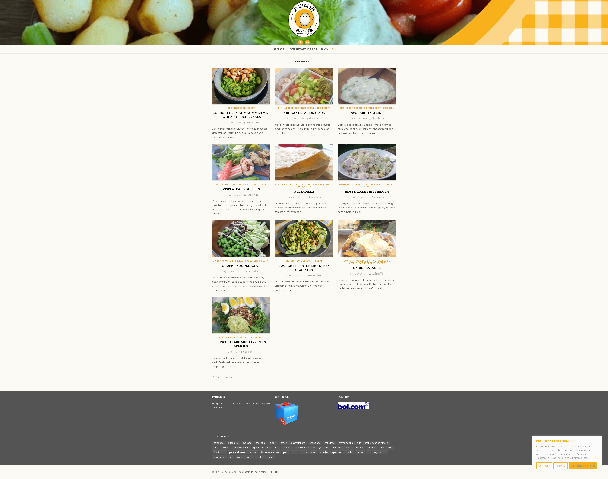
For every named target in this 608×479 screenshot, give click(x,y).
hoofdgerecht (236, 108)
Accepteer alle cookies (583, 466)
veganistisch (380, 452)
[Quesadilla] (304, 162)
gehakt (225, 447)
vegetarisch (220, 457)
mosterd (372, 447)
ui (369, 452)
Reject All (560, 466)
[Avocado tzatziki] (367, 86)
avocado (247, 443)
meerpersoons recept (362, 263)
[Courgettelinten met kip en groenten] (304, 238)
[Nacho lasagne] (367, 238)
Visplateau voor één (241, 189)
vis (231, 457)
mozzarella (386, 447)
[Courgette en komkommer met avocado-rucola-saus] (241, 86)
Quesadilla (304, 191)
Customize (544, 466)
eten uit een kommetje (376, 443)
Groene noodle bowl (241, 265)
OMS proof (219, 452)
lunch (317, 108)
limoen (348, 447)
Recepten (279, 49)
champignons (298, 443)
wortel (240, 457)
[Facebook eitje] (300, 42)
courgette (330, 443)
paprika (252, 452)
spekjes (324, 452)
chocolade (314, 443)
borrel (358, 108)
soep (313, 452)
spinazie (336, 452)
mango (360, 447)
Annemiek (252, 122)
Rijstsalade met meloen (367, 191)
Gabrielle (315, 118)
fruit (216, 447)
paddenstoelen (237, 452)
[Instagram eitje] (307, 42)
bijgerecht (346, 108)
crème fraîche (346, 443)
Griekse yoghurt (241, 447)
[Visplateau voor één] (241, 162)
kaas (269, 447)
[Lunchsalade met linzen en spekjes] (241, 315)
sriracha (349, 452)
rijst (294, 452)
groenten (258, 447)
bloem (273, 443)
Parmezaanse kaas (269, 452)
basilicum (261, 443)
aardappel (219, 443)
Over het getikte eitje (303, 49)
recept (250, 108)
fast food (326, 184)
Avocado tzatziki (367, 113)
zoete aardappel (264, 457)
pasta (286, 452)
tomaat (360, 452)
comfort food (301, 184)
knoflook (286, 447)
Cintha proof (285, 108)
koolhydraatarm (321, 447)
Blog (324, 49)
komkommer (302, 447)
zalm (249, 457)
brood (284, 443)
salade (367, 187)
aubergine (233, 443)
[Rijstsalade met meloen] (367, 162)
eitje (359, 443)
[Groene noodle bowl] (241, 238)
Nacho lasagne (367, 268)
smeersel (388, 108)
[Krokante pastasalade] (304, 86)
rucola (303, 452)
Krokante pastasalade (304, 113)
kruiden (337, 447)
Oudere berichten (225, 377)
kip (276, 447)
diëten (368, 108)
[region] (567, 454)
